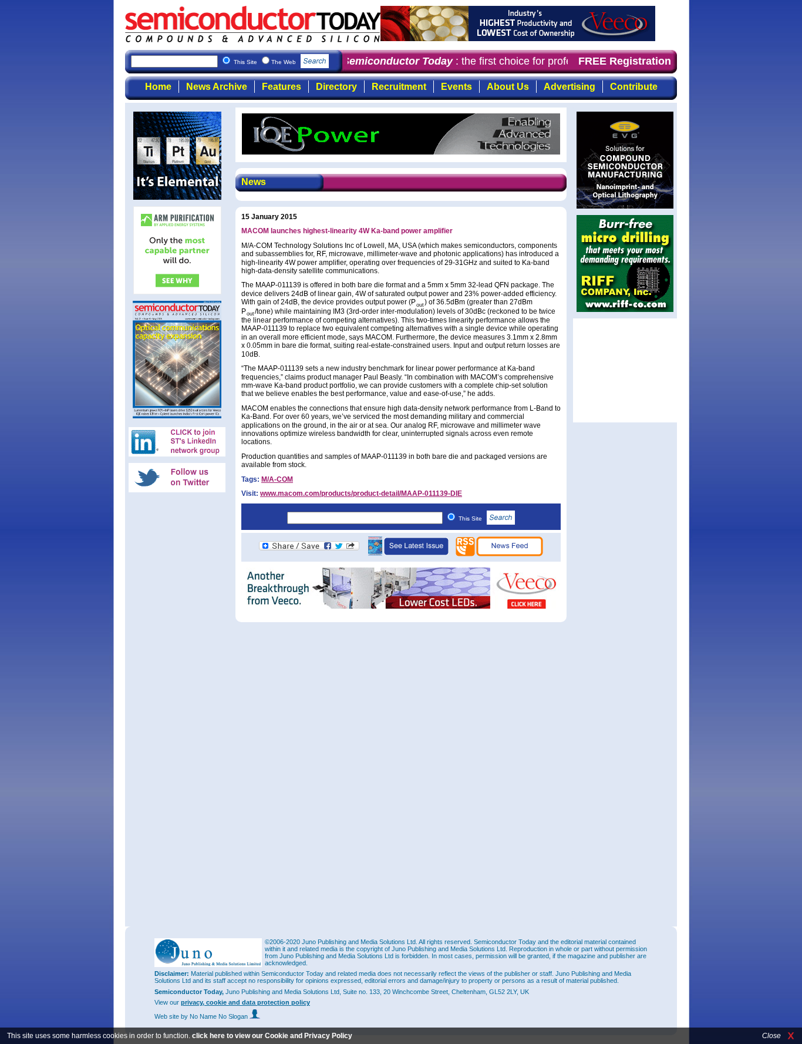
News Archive (216, 87)
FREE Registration (624, 61)
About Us (508, 87)
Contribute (634, 87)
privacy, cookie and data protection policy (245, 1002)
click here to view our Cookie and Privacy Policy (272, 1036)
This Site (471, 518)
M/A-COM (277, 479)
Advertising (569, 87)
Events (456, 87)
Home (158, 87)
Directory (336, 87)
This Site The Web (266, 62)
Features (281, 87)
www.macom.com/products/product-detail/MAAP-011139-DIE (361, 493)
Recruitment (399, 87)
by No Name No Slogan (215, 1016)
